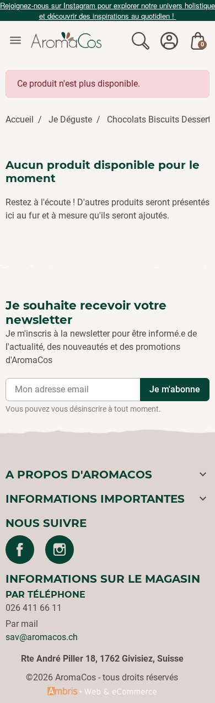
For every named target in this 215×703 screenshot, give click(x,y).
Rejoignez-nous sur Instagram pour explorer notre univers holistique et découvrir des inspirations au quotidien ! (107, 10)
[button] (140, 40)
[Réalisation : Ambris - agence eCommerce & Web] (102, 690)
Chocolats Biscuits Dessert (159, 119)
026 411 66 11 (34, 608)
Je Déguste (70, 119)
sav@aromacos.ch (42, 637)
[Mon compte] (169, 40)
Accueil (20, 119)
